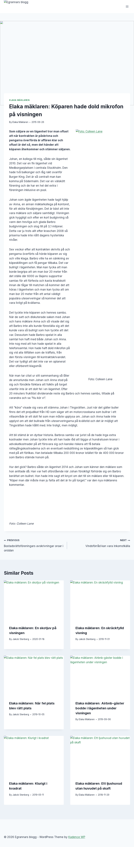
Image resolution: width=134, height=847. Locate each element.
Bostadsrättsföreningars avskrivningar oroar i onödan (33, 545)
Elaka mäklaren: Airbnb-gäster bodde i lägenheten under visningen (99, 708)
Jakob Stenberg (20, 639)
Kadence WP (76, 837)
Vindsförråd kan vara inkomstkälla (107, 543)
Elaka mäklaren (19, 100)
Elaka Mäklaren (20, 122)
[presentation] (34, 600)
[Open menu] (127, 6)
